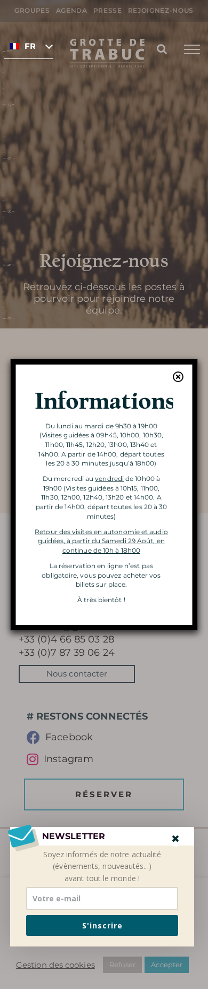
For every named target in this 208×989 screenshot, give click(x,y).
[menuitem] (28, 45)
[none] (28, 45)
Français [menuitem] (30, 46)
